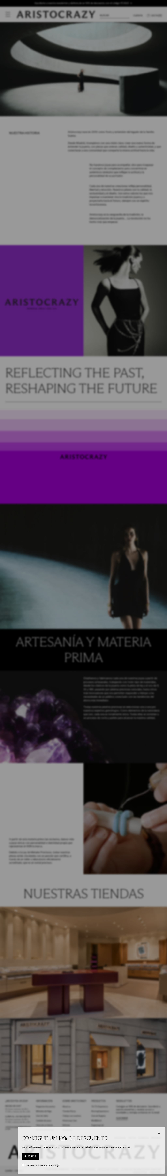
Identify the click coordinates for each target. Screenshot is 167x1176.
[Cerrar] (159, 1133)
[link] (30, 1156)
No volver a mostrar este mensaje (42, 1165)
